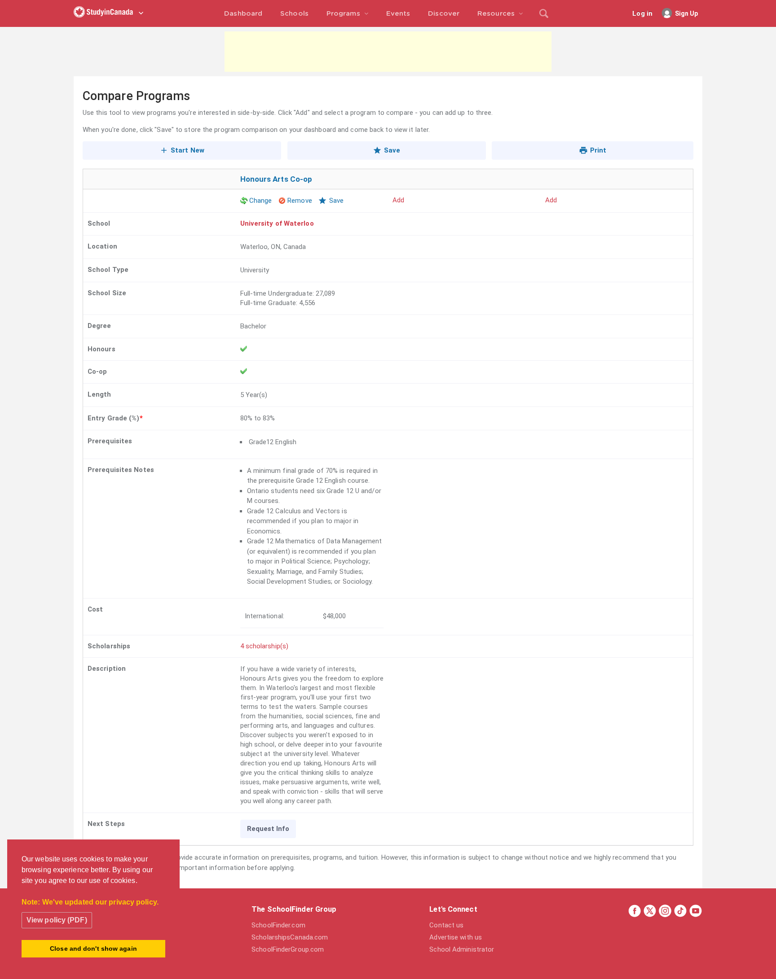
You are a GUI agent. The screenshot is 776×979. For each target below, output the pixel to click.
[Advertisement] (388, 51)
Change (260, 201)
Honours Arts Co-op (276, 179)
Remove (299, 201)
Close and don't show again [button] (93, 948)
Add (398, 200)
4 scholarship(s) (264, 646)
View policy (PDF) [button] (56, 920)
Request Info (268, 829)
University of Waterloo (277, 223)
